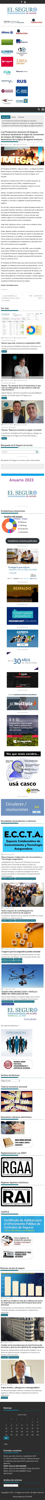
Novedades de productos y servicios (25, 878)
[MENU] (42, 109)
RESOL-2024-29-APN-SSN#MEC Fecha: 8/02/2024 (22, 1468)
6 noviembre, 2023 (8, 908)
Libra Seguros (18, 959)
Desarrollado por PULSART (22, 1497)
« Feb (5, 1444)
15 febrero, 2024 (7, 1298)
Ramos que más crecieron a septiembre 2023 (20, 1456)
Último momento (13, 1357)
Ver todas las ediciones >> (10, 1026)
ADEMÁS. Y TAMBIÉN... (8, 878)
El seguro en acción (21, 338)
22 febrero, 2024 (8, 338)
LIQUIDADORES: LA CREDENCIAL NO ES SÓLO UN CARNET (11, 298)
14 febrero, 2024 (8, 380)
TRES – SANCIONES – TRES (36, 297)
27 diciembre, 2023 (8, 854)
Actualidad (4, 1315)
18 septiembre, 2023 (9, 949)
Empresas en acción (7, 959)
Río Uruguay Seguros (7, 1004)
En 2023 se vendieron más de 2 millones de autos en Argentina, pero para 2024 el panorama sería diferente (21, 1460)
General (5, 289)
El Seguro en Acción (21, 144)
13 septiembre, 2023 (9, 989)
